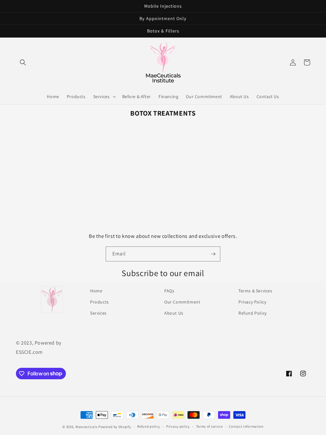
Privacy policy (178, 426)
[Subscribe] (213, 253)
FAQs (169, 291)
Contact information (246, 426)
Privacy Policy (252, 302)
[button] (23, 62)
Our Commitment (182, 302)
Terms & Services (255, 291)
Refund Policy (252, 313)
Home (96, 291)
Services (98, 313)
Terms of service (209, 426)
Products (99, 302)
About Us (173, 313)
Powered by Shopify (114, 426)
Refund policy (148, 426)
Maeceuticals (86, 426)
